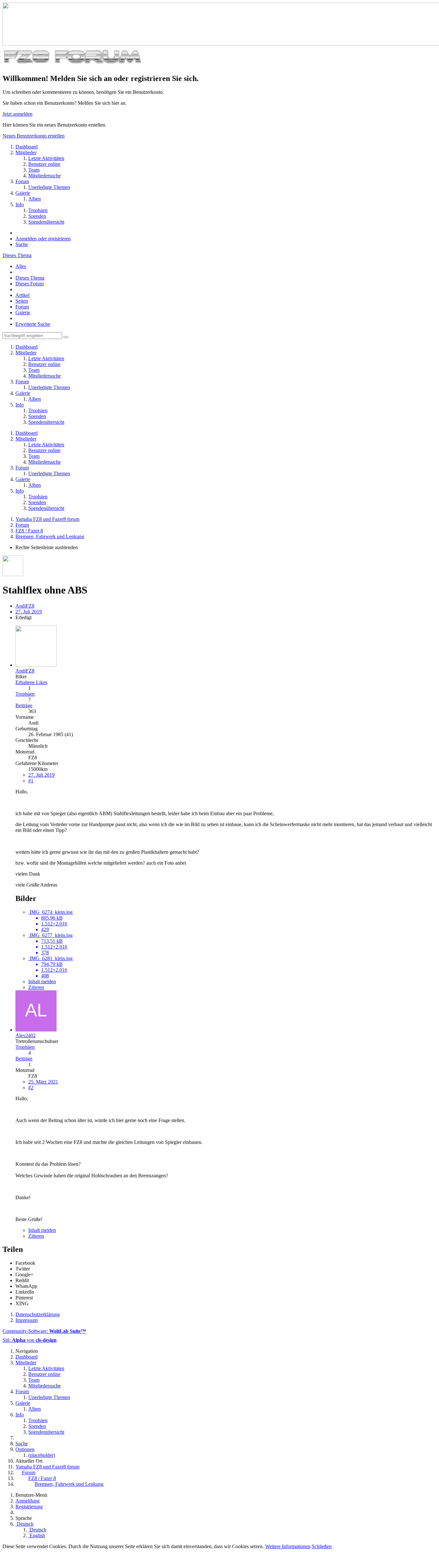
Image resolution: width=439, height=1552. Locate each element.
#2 (30, 1087)
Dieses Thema (17, 255)
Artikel (22, 295)
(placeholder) (41, 1455)
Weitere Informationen (287, 1546)
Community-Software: (44, 1331)
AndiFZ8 (24, 606)
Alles (20, 266)
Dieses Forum (29, 283)
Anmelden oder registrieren (43, 238)
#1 (30, 780)
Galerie (22, 312)
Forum (22, 306)
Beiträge (23, 705)
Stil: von (30, 1340)
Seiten (21, 301)
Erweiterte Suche (32, 324)
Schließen (322, 1546)
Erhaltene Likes (31, 682)
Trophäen (25, 694)
